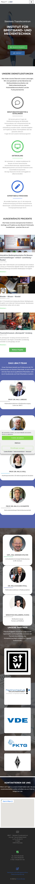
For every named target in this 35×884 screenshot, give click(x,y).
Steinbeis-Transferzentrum (17, 21)
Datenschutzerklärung (19, 451)
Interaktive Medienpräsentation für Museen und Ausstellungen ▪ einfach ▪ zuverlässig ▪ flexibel (16, 257)
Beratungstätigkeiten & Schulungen (17, 112)
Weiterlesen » (3, 271)
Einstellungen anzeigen (18, 448)
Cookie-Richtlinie (8, 451)
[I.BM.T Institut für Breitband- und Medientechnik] (7, 2)
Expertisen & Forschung (17, 196)
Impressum (28, 451)
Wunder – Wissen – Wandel (10, 296)
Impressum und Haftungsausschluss (17, 872)
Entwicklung (17, 156)
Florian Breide (21, 879)
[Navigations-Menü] (31, 2)
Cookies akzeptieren (17, 438)
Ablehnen (17, 443)
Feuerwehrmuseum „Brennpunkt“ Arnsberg (16, 333)
